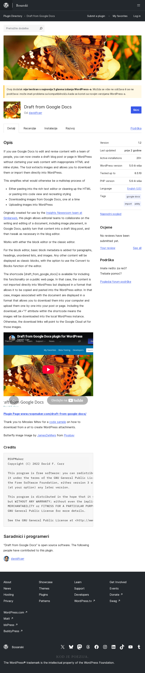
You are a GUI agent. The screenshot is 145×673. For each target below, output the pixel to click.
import (128, 203)
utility (137, 203)
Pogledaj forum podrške (115, 281)
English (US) (134, 188)
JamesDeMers (46, 435)
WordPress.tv (84, 601)
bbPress (11, 625)
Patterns (44, 601)
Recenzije (30, 128)
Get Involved (118, 582)
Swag (115, 601)
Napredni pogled (110, 214)
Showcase (46, 582)
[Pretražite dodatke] (41, 28)
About (7, 582)
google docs (133, 196)
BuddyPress (13, 631)
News (7, 588)
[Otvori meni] (139, 5)
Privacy (8, 601)
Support (79, 588)
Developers (81, 594)
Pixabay (69, 435)
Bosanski (18, 647)
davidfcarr (35, 113)
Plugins (43, 594)
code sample (57, 422)
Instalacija (50, 128)
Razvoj (70, 128)
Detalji (11, 128)
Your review (107, 248)
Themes (44, 588)
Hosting (9, 594)
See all (137, 248)
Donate (116, 594)
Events (114, 588)
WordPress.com (16, 612)
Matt (8, 618)
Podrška (135, 128)
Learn (78, 582)
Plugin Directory (13, 15)
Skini (136, 109)
